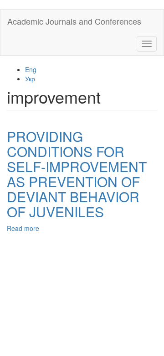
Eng (30, 69)
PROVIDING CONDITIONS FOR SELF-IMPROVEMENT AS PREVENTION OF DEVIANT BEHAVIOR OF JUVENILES (77, 173)
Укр (30, 78)
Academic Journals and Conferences (74, 21)
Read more (23, 228)
